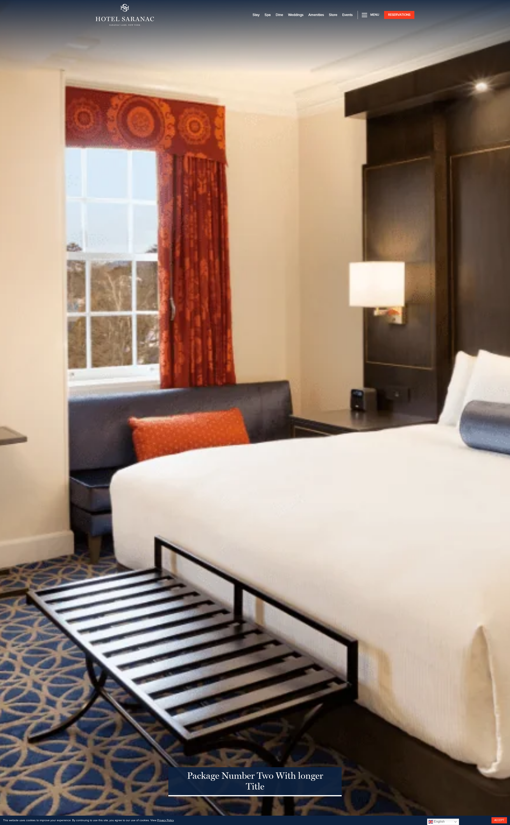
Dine (279, 15)
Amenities (316, 15)
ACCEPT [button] (499, 820)
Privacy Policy (165, 820)
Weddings (295, 15)
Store (333, 15)
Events (347, 15)
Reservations (399, 15)
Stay (256, 15)
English (439, 821)
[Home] (125, 15)
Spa (268, 15)
